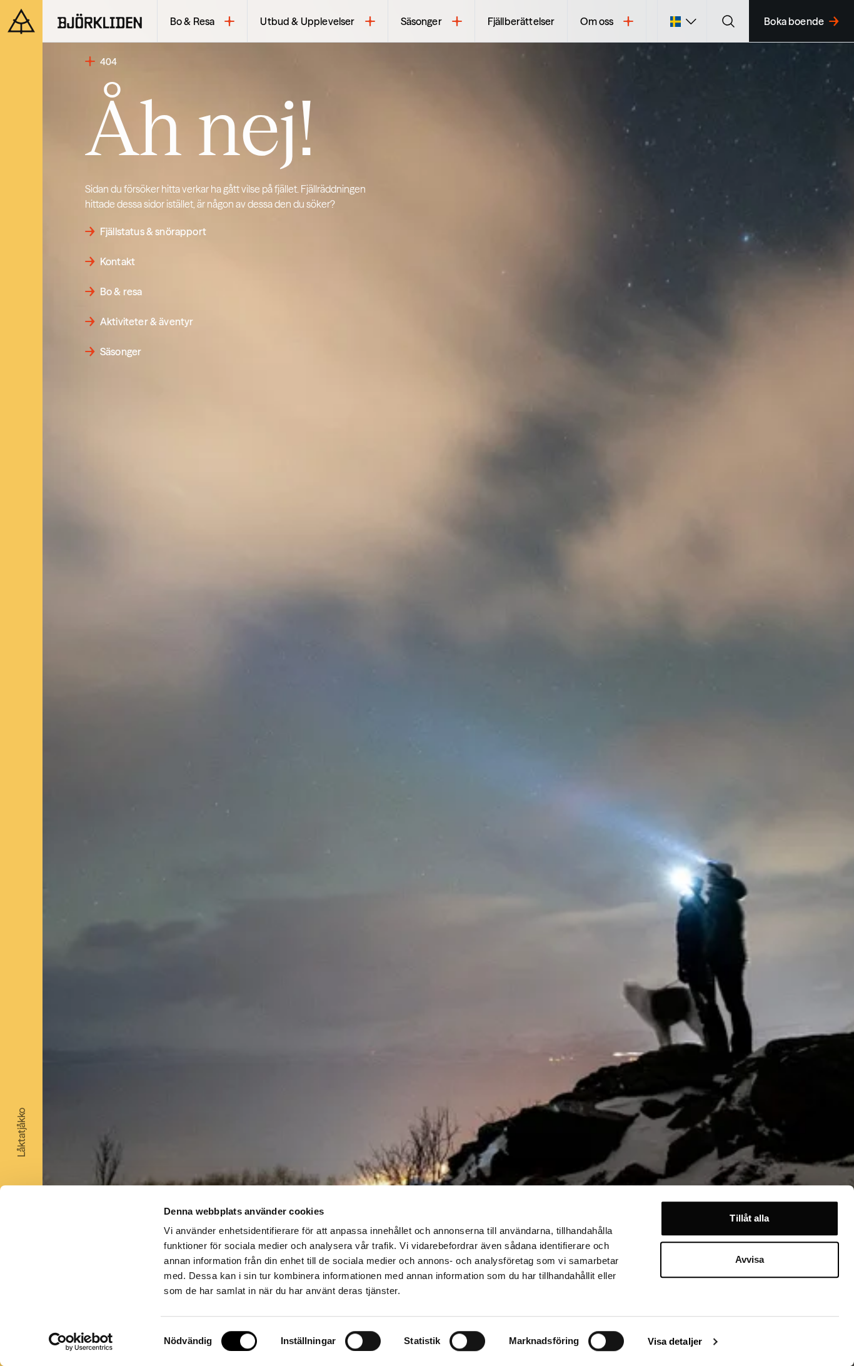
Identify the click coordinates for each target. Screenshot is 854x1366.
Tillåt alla (749, 1218)
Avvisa (750, 1259)
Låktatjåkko (21, 1132)
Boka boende (794, 21)
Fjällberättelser (521, 21)
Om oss (596, 21)
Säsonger (421, 21)
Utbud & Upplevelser (307, 21)
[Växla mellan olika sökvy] (727, 21)
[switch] (363, 1341)
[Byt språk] (681, 21)
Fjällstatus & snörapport (153, 231)
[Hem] (100, 21)
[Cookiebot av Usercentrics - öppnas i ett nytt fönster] (81, 1341)
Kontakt (117, 261)
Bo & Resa (192, 21)
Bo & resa (121, 291)
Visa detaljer (675, 1341)
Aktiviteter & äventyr (146, 321)
